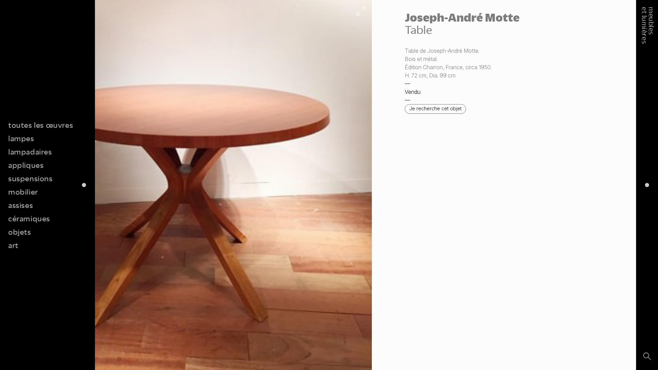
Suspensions (30, 178)
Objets (19, 231)
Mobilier (23, 191)
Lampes (21, 138)
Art (13, 245)
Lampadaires (30, 151)
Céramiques (29, 218)
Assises (20, 205)
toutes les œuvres (40, 125)
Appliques (26, 165)
